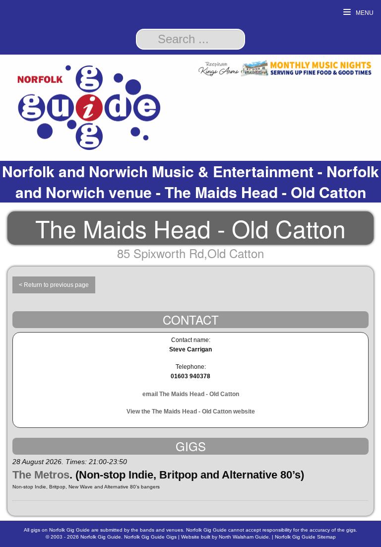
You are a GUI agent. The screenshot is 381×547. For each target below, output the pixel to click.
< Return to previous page (54, 284)
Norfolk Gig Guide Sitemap (305, 537)
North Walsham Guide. (244, 537)
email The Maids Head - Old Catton (190, 394)
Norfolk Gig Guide (100, 537)
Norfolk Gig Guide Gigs (150, 537)
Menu (364, 12)
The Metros (40, 475)
